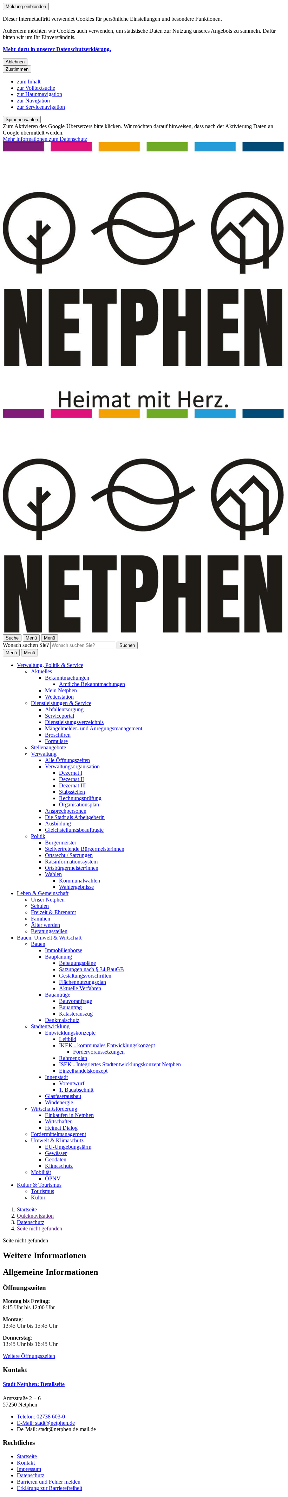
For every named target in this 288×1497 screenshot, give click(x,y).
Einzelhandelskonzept (83, 1071)
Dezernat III (72, 785)
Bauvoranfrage (75, 1001)
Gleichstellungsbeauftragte (74, 830)
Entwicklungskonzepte (70, 1033)
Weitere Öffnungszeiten (29, 1356)
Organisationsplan (79, 804)
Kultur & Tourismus (39, 1185)
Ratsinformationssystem (71, 862)
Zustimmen (17, 69)
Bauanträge (57, 995)
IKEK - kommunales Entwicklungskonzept (107, 1045)
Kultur (38, 1197)
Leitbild (67, 1039)
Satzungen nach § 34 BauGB (91, 969)
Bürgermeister (60, 843)
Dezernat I (70, 773)
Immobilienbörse (63, 950)
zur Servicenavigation (41, 107)
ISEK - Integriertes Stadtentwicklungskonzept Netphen (120, 1064)
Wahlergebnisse (76, 887)
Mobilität (41, 1172)
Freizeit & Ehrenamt (53, 912)
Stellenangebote (48, 747)
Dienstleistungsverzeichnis (74, 722)
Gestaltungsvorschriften (85, 976)
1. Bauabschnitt (76, 1090)
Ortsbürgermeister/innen (71, 868)
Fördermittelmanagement (58, 1134)
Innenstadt (56, 1077)
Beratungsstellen (49, 931)
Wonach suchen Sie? (26, 645)
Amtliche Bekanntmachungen (92, 684)
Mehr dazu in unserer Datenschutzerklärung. (57, 49)
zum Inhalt (28, 82)
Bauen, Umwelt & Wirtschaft (49, 938)
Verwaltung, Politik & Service (50, 665)
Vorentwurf (71, 1083)
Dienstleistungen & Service (61, 703)
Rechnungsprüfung (80, 798)
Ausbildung (58, 824)
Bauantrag (70, 1007)
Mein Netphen (61, 690)
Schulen (40, 906)
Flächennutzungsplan (82, 982)
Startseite (27, 1209)
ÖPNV (53, 1178)
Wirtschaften (59, 1121)
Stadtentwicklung (50, 1026)
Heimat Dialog (61, 1128)
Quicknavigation (35, 1216)
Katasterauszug (76, 1014)
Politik (38, 836)
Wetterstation (59, 697)
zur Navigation (33, 101)
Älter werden (45, 925)
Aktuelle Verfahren (80, 988)
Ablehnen (15, 61)
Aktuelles (41, 671)
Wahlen (53, 874)
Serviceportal (59, 716)
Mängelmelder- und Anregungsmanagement (93, 728)
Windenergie (59, 1102)
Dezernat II (71, 779)
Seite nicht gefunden (39, 1228)
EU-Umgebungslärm (68, 1147)
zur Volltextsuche (36, 88)
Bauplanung (58, 957)
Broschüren (58, 735)
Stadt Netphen (34, 1384)
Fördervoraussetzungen (99, 1052)
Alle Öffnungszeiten (67, 760)
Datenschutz (30, 1222)
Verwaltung (44, 754)
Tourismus (42, 1191)
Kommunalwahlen (79, 881)
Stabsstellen (72, 792)
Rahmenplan (73, 1058)
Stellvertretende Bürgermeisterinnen (84, 849)
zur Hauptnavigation (39, 94)
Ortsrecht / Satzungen (69, 855)
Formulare (56, 741)
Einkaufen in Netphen (69, 1115)
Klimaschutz (59, 1166)
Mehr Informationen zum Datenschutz (45, 139)
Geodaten (55, 1159)
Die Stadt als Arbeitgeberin (75, 817)
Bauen (38, 944)
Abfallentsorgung (64, 709)
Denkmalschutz (62, 1020)
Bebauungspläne (77, 963)
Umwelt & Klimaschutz (57, 1140)
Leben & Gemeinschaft (42, 893)
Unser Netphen (48, 900)
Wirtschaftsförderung (54, 1109)
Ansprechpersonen (65, 811)
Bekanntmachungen (67, 678)
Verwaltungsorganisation (72, 766)
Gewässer (56, 1153)
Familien (40, 919)
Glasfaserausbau (63, 1096)
